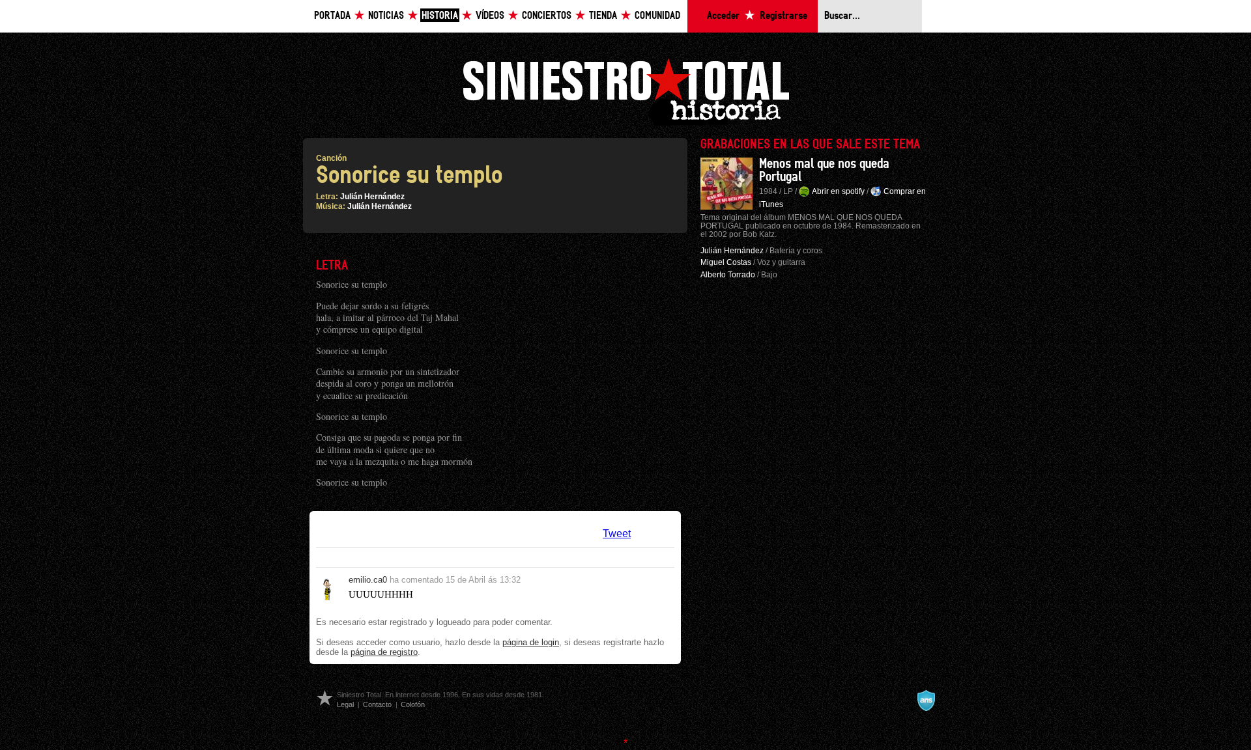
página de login (530, 642)
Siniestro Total (625, 90)
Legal (345, 704)
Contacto (377, 704)
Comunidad (657, 16)
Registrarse (783, 16)
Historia (440, 16)
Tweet (617, 533)
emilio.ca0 (368, 580)
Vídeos (490, 16)
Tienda (603, 16)
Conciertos (546, 16)
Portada (332, 16)
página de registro (384, 652)
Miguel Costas (725, 262)
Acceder (723, 16)
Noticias (386, 16)
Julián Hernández (372, 196)
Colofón (413, 704)
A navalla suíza (926, 700)
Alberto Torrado (727, 274)
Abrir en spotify (838, 191)
